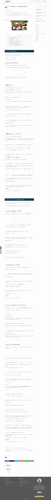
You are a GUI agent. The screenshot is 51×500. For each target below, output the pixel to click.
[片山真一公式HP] (8, 1)
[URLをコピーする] (31, 461)
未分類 (37, 40)
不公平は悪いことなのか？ (39, 18)
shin (8, 472)
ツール (37, 29)
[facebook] (43, 1)
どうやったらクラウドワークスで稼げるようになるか (15, 41)
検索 (45, 6)
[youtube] (44, 1)
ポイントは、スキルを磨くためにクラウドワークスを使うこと (16, 44)
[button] (7, 461)
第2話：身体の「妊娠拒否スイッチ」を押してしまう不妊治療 (41, 13)
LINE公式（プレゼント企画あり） (24, 482)
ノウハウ (38, 30)
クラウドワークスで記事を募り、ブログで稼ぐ (15, 42)
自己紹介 (39, 492)
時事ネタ (38, 39)
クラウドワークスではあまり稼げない (14, 38)
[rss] (45, 1)
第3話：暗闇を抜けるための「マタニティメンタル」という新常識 (41, 9)
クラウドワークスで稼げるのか (12, 37)
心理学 (37, 36)
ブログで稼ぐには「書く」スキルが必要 (14, 43)
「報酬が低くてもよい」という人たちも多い (15, 40)
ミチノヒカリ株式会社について (10, 482)
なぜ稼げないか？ (12, 39)
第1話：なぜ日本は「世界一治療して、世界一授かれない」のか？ (41, 16)
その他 (6, 7)
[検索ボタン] (41, 1)
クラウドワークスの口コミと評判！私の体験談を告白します (13, 190)
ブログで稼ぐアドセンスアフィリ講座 (41, 33)
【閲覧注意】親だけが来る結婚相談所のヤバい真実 (41, 21)
